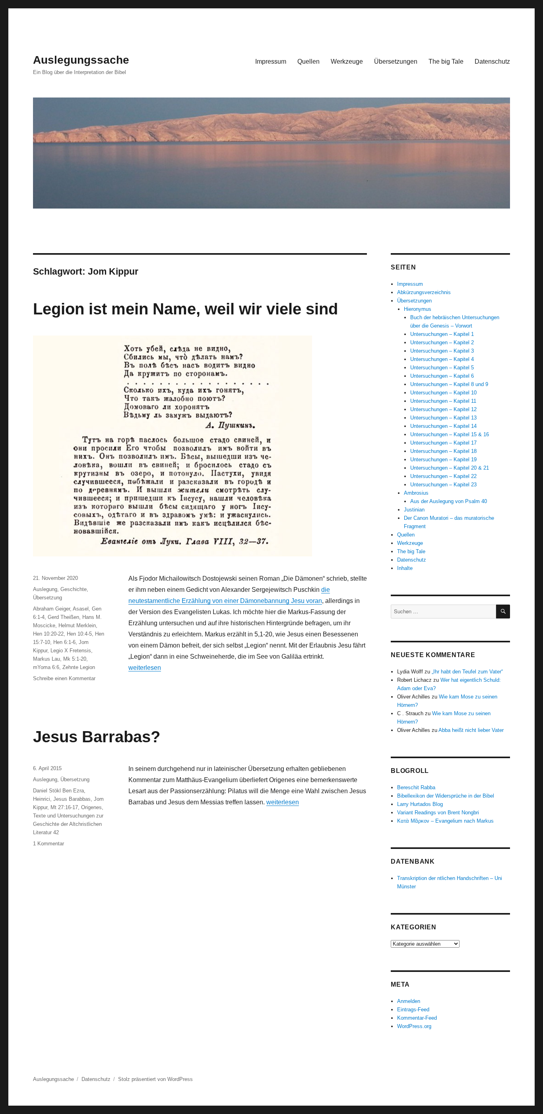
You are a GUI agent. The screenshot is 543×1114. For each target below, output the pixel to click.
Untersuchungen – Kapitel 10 (443, 393)
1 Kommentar (48, 844)
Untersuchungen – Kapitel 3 (442, 351)
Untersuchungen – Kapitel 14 (443, 426)
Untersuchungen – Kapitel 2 (442, 342)
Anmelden (408, 1001)
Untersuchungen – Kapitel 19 (443, 459)
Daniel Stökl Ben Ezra (58, 791)
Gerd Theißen (63, 617)
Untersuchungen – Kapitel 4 (442, 359)
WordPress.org (414, 1026)
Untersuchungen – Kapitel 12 (443, 409)
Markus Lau (46, 659)
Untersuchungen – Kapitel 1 (442, 334)
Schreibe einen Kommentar (64, 678)
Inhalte (405, 568)
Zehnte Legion (78, 667)
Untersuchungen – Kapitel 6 (442, 376)
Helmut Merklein (77, 625)
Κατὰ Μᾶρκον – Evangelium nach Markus (445, 821)
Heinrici (41, 799)
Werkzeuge (347, 61)
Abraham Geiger (51, 609)
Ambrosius (416, 493)
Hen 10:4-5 (79, 634)
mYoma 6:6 (46, 667)
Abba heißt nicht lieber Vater (471, 730)
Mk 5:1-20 (74, 659)
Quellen (308, 61)
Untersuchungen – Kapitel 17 (443, 443)
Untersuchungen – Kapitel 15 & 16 (449, 434)
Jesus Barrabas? (96, 736)
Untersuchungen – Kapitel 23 (443, 485)
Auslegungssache (81, 60)
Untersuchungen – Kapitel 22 (443, 476)
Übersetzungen (395, 61)
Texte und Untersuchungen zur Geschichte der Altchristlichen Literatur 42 (68, 824)
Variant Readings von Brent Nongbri (438, 813)
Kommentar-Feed (417, 1018)
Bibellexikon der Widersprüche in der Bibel (445, 796)
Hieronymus (417, 309)
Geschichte (73, 589)
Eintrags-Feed (413, 1010)
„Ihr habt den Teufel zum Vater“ (467, 672)
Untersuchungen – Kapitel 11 (443, 401)
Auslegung (45, 589)
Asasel (81, 609)
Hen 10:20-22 (48, 634)
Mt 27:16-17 (64, 807)
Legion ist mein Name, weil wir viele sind (185, 309)
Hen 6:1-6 (64, 642)
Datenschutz (492, 61)
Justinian (414, 510)
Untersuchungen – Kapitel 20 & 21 (449, 468)
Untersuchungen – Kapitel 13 (443, 418)
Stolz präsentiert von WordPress (155, 1079)
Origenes (91, 807)
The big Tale (446, 61)
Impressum (270, 61)
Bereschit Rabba (416, 787)
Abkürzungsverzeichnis (424, 292)
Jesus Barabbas (72, 799)
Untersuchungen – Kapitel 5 (442, 368)
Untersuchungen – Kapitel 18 (443, 451)
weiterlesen (144, 667)
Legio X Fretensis (70, 651)
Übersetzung (47, 598)
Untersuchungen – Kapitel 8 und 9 (449, 384)
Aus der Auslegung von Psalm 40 (448, 501)
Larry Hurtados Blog (420, 804)
